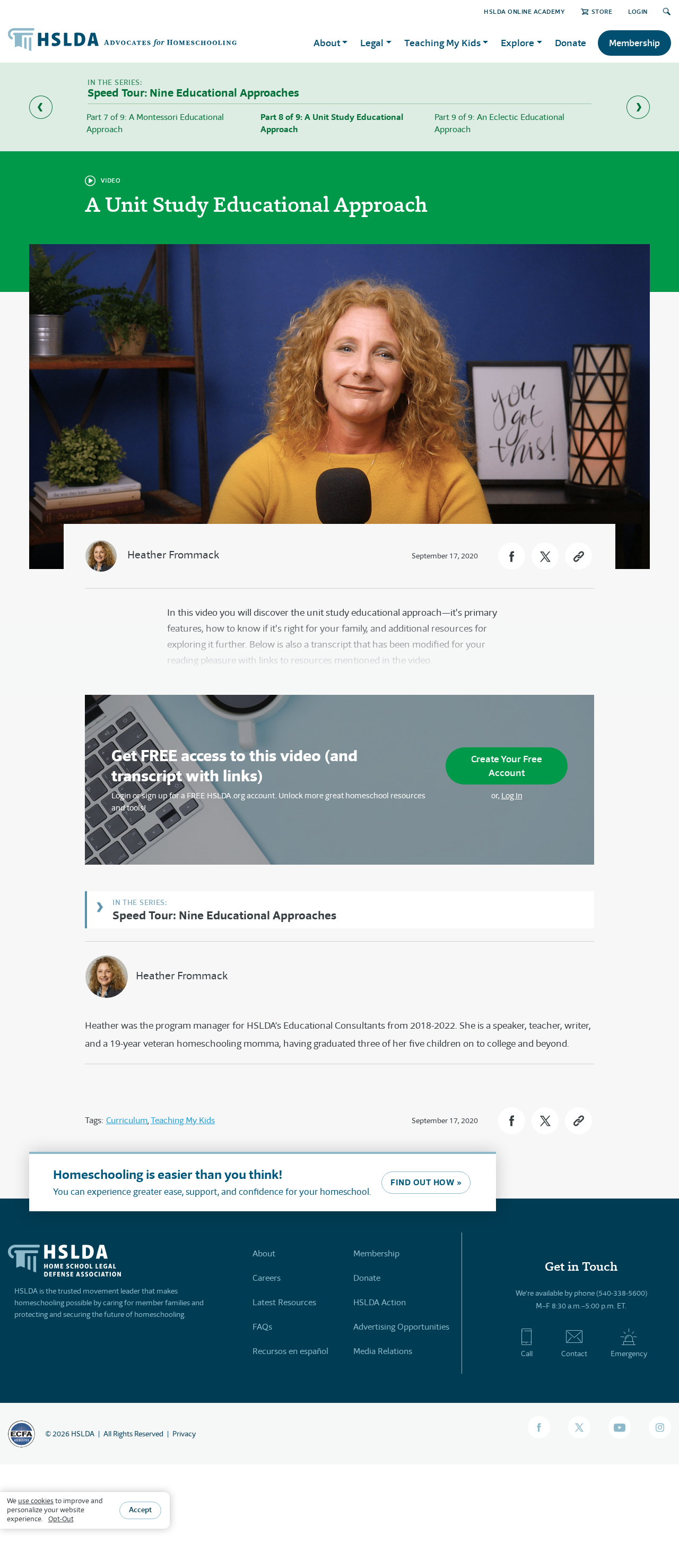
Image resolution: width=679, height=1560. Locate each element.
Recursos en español (290, 1351)
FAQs (262, 1326)
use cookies (36, 1500)
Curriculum (126, 1120)
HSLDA (82, 1433)
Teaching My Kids (183, 1120)
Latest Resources (284, 1302)
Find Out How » (426, 1182)
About (264, 1253)
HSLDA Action (379, 1302)
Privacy (184, 1433)
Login (638, 11)
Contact (574, 1353)
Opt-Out (61, 1518)
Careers (267, 1277)
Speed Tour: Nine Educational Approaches (224, 915)
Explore (517, 43)
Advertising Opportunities (401, 1326)
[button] (511, 556)
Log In (512, 795)
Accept (140, 1510)
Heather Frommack (173, 555)
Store (601, 11)
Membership (634, 43)
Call (527, 1353)
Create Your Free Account (506, 766)
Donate (570, 43)
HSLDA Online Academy (524, 11)
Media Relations (382, 1351)
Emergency (629, 1353)
